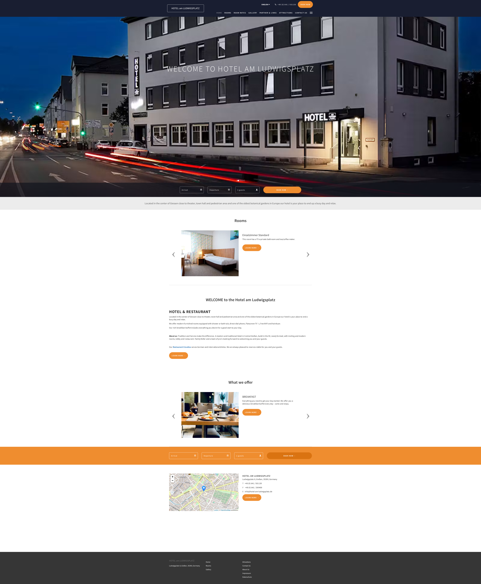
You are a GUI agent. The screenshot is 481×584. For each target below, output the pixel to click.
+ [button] (172, 476)
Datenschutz (247, 577)
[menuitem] (219, 13)
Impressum (246, 573)
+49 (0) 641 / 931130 (253, 483)
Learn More (251, 248)
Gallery (208, 569)
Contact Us (246, 566)
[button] (311, 12)
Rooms (208, 566)
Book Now (281, 190)
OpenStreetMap (225, 510)
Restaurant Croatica (182, 347)
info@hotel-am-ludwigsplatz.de (258, 491)
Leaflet (216, 510)
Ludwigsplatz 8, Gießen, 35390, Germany (259, 479)
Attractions (246, 562)
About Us (245, 569)
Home (208, 562)
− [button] (172, 480)
